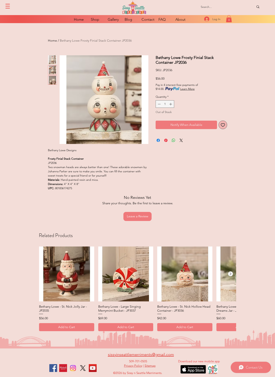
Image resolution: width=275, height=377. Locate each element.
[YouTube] (93, 368)
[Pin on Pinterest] (165, 140)
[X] (83, 368)
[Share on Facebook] (158, 140)
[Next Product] (230, 273)
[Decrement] (158, 104)
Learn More (187, 89)
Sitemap (150, 366)
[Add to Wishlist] (223, 125)
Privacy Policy (133, 366)
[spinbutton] (165, 104)
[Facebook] (53, 368)
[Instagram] (73, 368)
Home (52, 40)
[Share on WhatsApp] (173, 140)
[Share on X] (181, 140)
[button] (229, 18)
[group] (137, 288)
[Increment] (171, 104)
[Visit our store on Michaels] (63, 368)
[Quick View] (66, 274)
